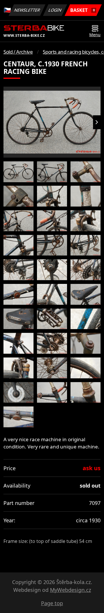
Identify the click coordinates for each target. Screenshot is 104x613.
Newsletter (27, 10)
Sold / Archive (18, 51)
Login (55, 10)
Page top (52, 603)
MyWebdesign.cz (70, 589)
